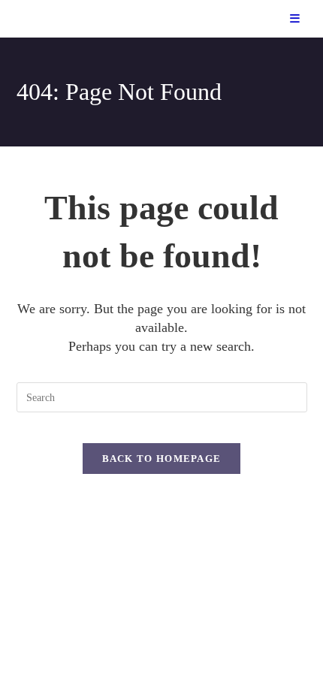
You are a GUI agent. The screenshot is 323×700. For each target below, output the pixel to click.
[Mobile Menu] (295, 19)
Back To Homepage (162, 458)
